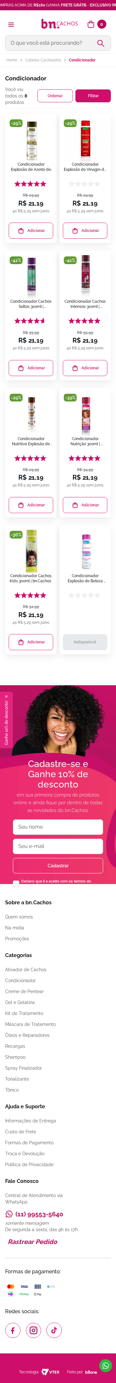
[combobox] (58, 43)
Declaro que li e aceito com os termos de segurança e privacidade (56, 884)
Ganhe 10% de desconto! (6, 723)
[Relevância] (55, 95)
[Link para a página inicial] (12, 60)
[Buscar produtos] (103, 43)
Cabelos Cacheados (43, 60)
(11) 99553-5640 (39, 1214)
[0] (90, 24)
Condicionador (82, 60)
